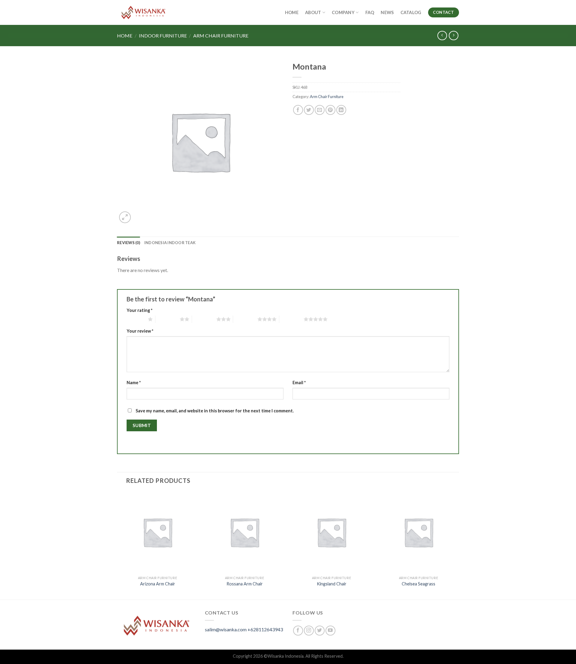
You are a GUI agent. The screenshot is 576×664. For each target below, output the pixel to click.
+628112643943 (265, 629)
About (313, 12)
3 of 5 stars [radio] (204, 319)
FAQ (369, 12)
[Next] (458, 545)
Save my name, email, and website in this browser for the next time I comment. (215, 410)
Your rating (139, 310)
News (387, 12)
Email (299, 382)
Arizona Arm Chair (157, 583)
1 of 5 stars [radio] (136, 319)
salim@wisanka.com (226, 629)
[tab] (128, 243)
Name (134, 382)
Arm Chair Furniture (220, 35)
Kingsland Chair (331, 583)
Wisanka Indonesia (286, 656)
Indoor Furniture (163, 35)
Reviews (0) (128, 242)
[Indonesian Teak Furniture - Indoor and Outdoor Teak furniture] (143, 12)
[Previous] (117, 545)
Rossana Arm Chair (244, 583)
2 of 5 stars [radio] (167, 319)
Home (291, 12)
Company (343, 12)
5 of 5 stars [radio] (291, 319)
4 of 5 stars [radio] (245, 319)
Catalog (411, 12)
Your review (140, 330)
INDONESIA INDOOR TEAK (170, 242)
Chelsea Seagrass (418, 583)
